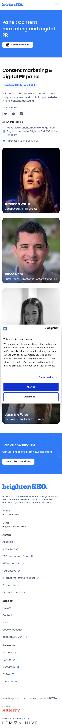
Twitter (6, 660)
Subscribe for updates (18, 461)
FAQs (5, 622)
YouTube (7, 681)
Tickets (6, 608)
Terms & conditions (13, 592)
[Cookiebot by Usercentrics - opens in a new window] (45, 329)
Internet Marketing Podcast (18, 578)
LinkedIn (7, 652)
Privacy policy (10, 585)
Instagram (8, 667)
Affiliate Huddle (11, 563)
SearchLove (9, 570)
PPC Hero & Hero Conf (15, 556)
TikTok (6, 674)
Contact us (8, 615)
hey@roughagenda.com (15, 526)
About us (7, 542)
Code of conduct (12, 629)
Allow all (31, 387)
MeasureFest (10, 549)
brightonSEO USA (12, 637)
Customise (29, 396)
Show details (46, 377)
